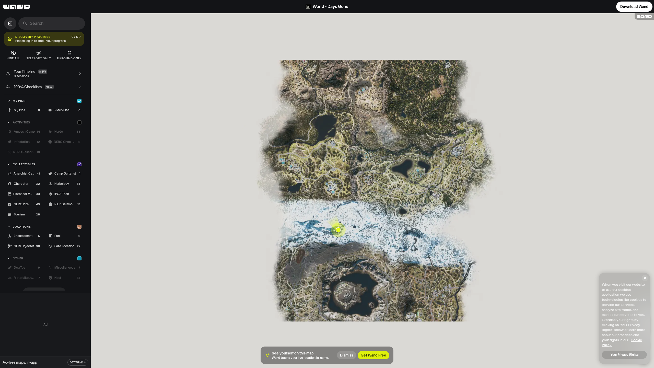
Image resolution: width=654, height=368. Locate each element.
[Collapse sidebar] (10, 23)
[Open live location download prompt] (338, 230)
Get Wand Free (373, 355)
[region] (372, 190)
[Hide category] (79, 101)
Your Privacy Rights (624, 354)
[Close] (645, 278)
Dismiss (346, 355)
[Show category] (79, 122)
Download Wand (634, 7)
